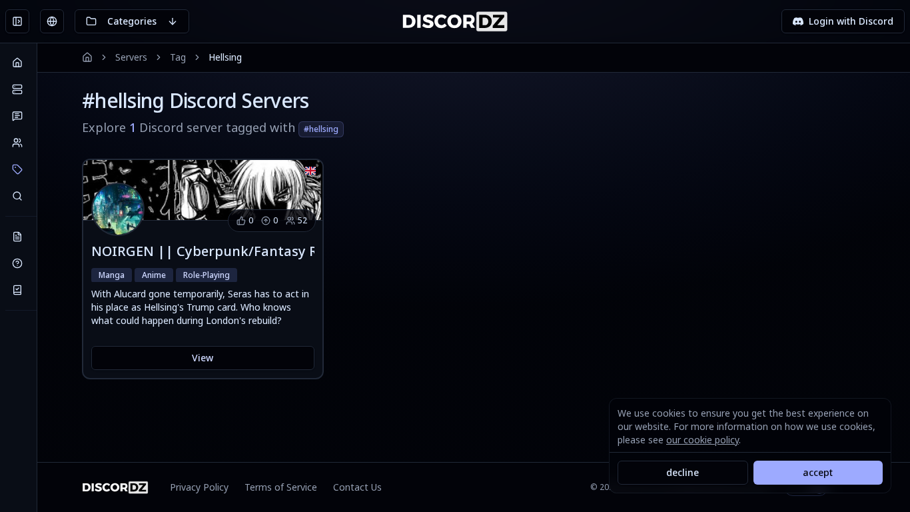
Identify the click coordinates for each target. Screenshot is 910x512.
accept (818, 472)
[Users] (17, 143)
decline (682, 472)
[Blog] (17, 237)
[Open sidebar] (17, 21)
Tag (178, 57)
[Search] (17, 196)
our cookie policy (702, 439)
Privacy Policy (199, 487)
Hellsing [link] (225, 57)
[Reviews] (17, 116)
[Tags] (17, 169)
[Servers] (17, 89)
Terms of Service (280, 487)
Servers (131, 57)
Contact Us (357, 487)
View (202, 357)
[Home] (17, 63)
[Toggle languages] (52, 21)
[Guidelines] (17, 290)
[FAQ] (17, 263)
